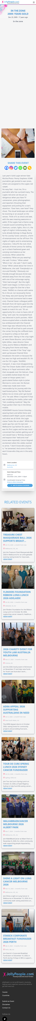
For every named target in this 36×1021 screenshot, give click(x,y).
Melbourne (10, 465)
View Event (7, 559)
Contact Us (6, 1008)
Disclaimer (6, 1004)
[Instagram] (11, 168)
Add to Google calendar (21, 485)
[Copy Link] (29, 168)
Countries (5, 995)
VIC (16, 465)
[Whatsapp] (20, 168)
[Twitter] (16, 168)
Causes (4, 992)
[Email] (25, 168)
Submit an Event (8, 1001)
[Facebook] (6, 168)
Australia (10, 467)
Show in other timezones (15, 482)
